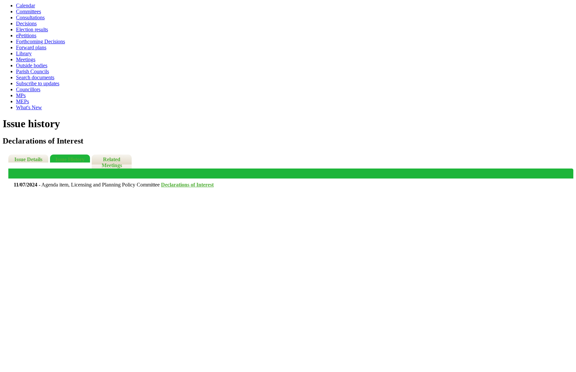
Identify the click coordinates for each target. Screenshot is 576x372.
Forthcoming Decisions (40, 41)
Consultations (30, 17)
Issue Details (28, 159)
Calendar (25, 5)
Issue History (70, 159)
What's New (29, 107)
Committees (28, 11)
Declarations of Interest (187, 184)
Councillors (28, 89)
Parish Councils (32, 71)
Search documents (35, 77)
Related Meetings (112, 162)
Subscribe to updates (37, 83)
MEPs (22, 101)
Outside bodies (31, 65)
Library (24, 53)
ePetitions (26, 35)
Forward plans (31, 47)
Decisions (26, 23)
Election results (32, 29)
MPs (21, 95)
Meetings (25, 59)
